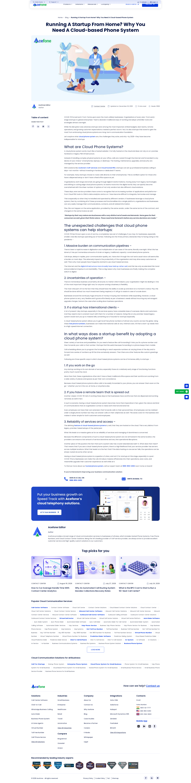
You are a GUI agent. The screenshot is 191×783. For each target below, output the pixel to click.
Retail (60, 714)
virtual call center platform (130, 618)
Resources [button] (92, 4)
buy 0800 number (80, 633)
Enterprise (61, 705)
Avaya (60, 748)
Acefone (40, 778)
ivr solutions (152, 640)
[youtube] (158, 778)
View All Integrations (118, 732)
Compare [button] (62, 733)
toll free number (112, 629)
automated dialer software (76, 622)
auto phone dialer (57, 622)
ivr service (34, 643)
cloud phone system (87, 136)
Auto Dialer (35, 714)
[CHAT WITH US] (186, 397)
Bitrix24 (113, 728)
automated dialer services (55, 625)
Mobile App (141, 721)
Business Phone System (40, 719)
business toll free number (130, 629)
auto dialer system (41, 622)
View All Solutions (38, 742)
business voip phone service (110, 625)
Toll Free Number (37, 732)
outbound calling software (117, 615)
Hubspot (113, 709)
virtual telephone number (49, 636)
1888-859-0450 (129, 466)
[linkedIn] (152, 778)
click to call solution (114, 640)
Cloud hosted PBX (108, 168)
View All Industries (65, 728)
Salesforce (114, 705)
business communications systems (64, 643)
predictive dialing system (123, 636)
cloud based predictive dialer (145, 636)
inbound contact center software (64, 615)
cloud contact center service (65, 611)
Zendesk (113, 719)
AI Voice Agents (37, 723)
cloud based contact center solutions (123, 608)
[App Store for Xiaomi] (150, 726)
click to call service (97, 640)
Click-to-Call (36, 705)
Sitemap (115, 778)
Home (60, 17)
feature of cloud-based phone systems (90, 425)
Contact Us (88, 705)
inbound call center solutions (116, 611)
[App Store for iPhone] (138, 726)
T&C (108, 778)
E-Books (87, 732)
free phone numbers (77, 324)
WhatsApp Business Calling (42, 709)
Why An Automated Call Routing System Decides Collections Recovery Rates (95, 589)
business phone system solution (110, 643)
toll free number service (123, 633)
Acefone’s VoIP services (87, 168)
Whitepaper (88, 737)
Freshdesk (114, 723)
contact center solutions (97, 608)
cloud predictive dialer (39, 640)
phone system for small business (136, 664)
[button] (39, 2)
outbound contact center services (43, 618)
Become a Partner (91, 723)
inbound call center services (140, 611)
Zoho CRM (114, 700)
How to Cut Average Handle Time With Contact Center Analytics (50, 589)
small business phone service (131, 668)
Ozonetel (61, 743)
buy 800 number (64, 633)
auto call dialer (95, 622)
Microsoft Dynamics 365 (119, 714)
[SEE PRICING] (186, 385)
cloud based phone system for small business (69, 668)
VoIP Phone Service (38, 737)
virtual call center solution (108, 618)
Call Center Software (39, 700)
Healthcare (62, 709)
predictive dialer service (58, 640)
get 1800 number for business (100, 633)
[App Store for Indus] (154, 726)
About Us (87, 700)
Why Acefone (89, 709)
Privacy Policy (88, 778)
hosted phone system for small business (103, 668)
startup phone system (56, 664)
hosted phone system (94, 466)
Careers (87, 728)
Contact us (153, 685)
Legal (86, 742)
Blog (66, 17)
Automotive (62, 723)
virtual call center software (86, 618)
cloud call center (78, 608)
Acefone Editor (57, 527)
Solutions (79, 4)
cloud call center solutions (41, 611)
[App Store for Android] (144, 726)
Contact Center (99, 106)
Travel (60, 719)
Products (67, 4)
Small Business (63, 700)
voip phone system (51, 629)
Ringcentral (62, 739)
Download (142, 2)
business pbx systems (88, 643)
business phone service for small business (60, 671)
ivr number (45, 643)
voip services (73, 625)
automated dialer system (139, 622)
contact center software (60, 608)
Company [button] (105, 4)
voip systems (78, 629)
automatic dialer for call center (115, 622)
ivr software (141, 640)
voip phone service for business (135, 625)
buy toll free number (47, 633)
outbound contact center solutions (143, 615)
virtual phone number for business (74, 636)
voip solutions (66, 629)
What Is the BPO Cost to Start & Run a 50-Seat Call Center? (137, 589)
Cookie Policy (100, 778)
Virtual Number (37, 728)
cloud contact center (148, 608)
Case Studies (89, 719)
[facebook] (146, 778)
